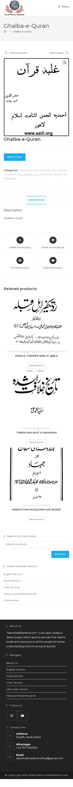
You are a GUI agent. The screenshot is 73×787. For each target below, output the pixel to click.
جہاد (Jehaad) (44, 505)
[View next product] (66, 52)
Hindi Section (12, 580)
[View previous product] (6, 52)
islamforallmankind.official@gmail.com (39, 758)
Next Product (56, 52)
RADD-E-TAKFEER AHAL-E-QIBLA (36, 355)
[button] (65, 62)
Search (60, 554)
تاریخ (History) (43, 428)
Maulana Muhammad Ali (21, 695)
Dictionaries (11, 600)
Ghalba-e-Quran (22, 31)
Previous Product (18, 52)
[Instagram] (12, 715)
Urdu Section (11, 174)
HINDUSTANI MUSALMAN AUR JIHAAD (36, 509)
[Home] (5, 31)
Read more (36, 365)
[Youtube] (22, 715)
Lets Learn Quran (17, 689)
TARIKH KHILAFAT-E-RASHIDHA (36, 432)
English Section (13, 574)
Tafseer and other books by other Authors (43, 170)
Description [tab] (36, 200)
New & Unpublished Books (20, 593)
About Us (12, 663)
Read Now (14, 157)
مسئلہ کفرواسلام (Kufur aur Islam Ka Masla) (44, 351)
